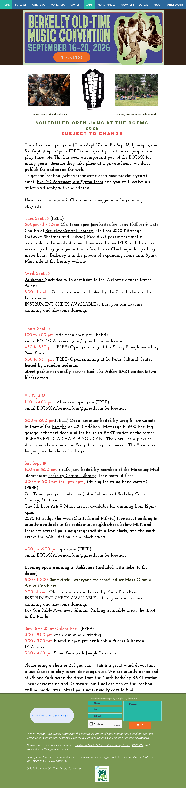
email (64, 341)
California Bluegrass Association (50, 749)
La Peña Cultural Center (129, 359)
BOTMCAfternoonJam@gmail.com (70, 182)
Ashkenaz (35, 280)
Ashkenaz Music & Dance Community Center (102, 745)
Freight (59, 427)
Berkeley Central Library (69, 231)
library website (71, 261)
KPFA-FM (137, 745)
